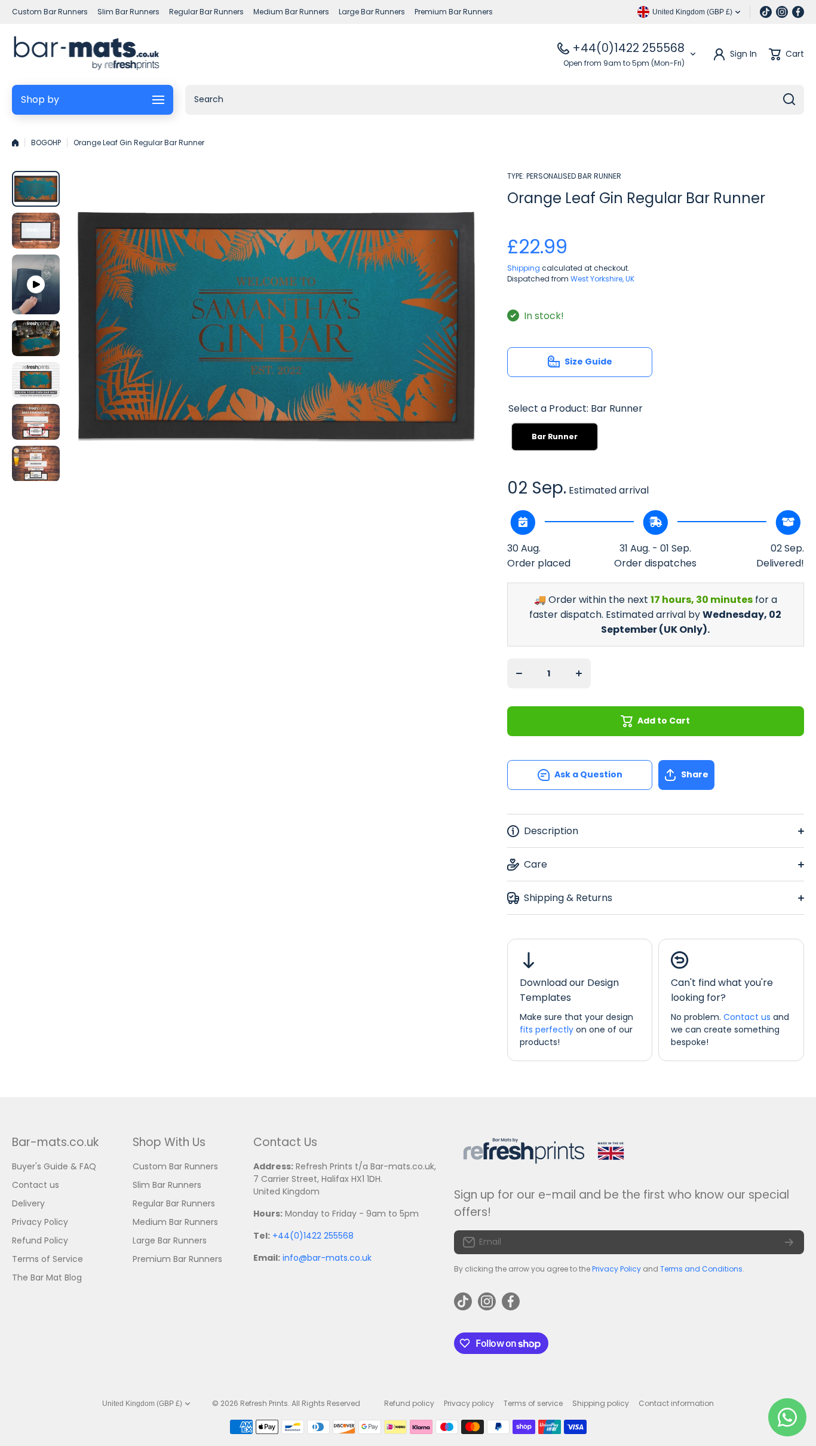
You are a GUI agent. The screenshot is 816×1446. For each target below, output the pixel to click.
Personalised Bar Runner (573, 176)
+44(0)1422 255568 (628, 48)
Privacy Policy (616, 1269)
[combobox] (494, 100)
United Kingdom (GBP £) (142, 1403)
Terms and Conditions (701, 1269)
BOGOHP (46, 142)
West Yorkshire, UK (602, 279)
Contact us (747, 1017)
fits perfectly (546, 1030)
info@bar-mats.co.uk (327, 1258)
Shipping (523, 268)
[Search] (789, 100)
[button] (731, 775)
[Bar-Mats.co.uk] (86, 54)
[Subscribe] (789, 1242)
